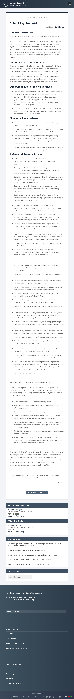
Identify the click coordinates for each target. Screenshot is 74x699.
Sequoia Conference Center (15, 643)
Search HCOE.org (13, 611)
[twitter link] (47, 697)
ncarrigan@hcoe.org (16, 516)
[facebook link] (44, 697)
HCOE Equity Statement (37, 492)
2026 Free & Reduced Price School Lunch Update (24, 550)
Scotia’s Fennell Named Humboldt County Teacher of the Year (29, 555)
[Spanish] (71, 696)
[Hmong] (69, 696)
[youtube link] (60, 697)
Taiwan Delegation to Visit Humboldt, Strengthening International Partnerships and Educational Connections (36, 544)
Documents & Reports (13, 683)
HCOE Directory (11, 639)
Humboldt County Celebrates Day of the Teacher (24, 564)
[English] (66, 696)
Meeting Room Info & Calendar (16, 648)
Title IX (8, 669)
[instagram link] (50, 697)
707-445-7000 (12, 600)
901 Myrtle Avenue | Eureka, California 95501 (22, 597)
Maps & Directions (12, 634)
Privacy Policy (10, 678)
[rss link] (56, 697)
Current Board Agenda (13, 664)
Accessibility (10, 674)
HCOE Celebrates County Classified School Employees (26, 560)
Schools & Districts (12, 629)
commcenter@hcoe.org (26, 600)
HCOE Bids (38, 697)
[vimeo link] (53, 697)
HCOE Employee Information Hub (23, 697)
